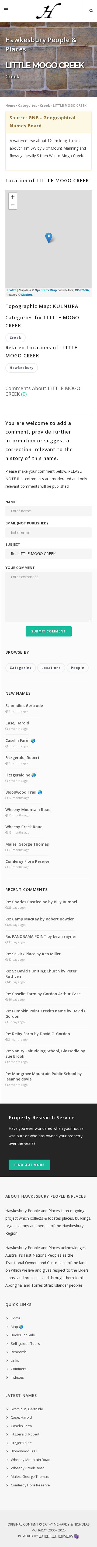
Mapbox (27, 295)
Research (18, 1351)
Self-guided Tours (25, 1343)
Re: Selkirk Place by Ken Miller (33, 953)
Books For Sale (23, 1335)
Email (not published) (26, 523)
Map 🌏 (17, 1326)
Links (15, 1360)
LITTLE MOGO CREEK (69, 105)
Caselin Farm (21, 1425)
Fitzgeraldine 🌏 (20, 775)
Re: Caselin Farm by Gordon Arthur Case (43, 993)
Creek (45, 105)
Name (10, 501)
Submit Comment (48, 631)
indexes (17, 1377)
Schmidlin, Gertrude (24, 705)
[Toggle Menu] (6, 10)
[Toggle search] (91, 10)
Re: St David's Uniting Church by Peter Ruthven (41, 973)
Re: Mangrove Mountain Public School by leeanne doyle (43, 1076)
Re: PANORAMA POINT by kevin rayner (40, 936)
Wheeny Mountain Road (28, 809)
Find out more (29, 1165)
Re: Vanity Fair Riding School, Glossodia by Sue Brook (45, 1053)
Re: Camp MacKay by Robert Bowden (40, 918)
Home (10, 105)
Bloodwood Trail (24, 1451)
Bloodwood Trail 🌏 (23, 792)
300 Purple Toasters (56, 1536)
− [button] (13, 205)
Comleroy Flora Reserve (27, 861)
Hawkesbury (22, 367)
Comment (18, 1368)
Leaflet (11, 290)
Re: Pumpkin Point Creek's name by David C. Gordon (46, 1013)
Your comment (20, 567)
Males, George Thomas (27, 844)
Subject (12, 544)
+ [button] (13, 197)
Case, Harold (17, 723)
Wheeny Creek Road (24, 826)
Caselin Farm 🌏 (20, 740)
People (77, 667)
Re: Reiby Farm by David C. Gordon (37, 1033)
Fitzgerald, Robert (22, 757)
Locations (51, 667)
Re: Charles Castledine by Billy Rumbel (41, 901)
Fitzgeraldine (21, 1442)
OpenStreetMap (46, 290)
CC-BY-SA (82, 290)
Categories (27, 105)
